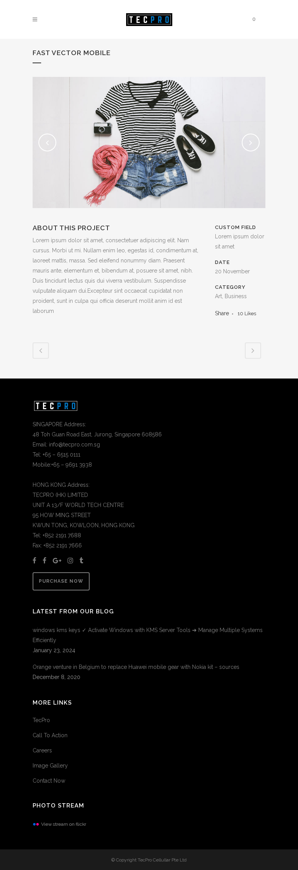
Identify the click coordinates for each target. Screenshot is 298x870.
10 (246, 313)
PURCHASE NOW (61, 581)
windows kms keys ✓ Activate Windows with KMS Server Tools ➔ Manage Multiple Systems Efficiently (148, 635)
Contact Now (49, 781)
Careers (42, 750)
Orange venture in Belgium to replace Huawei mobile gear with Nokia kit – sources (136, 667)
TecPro (41, 720)
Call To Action (50, 735)
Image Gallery (50, 765)
